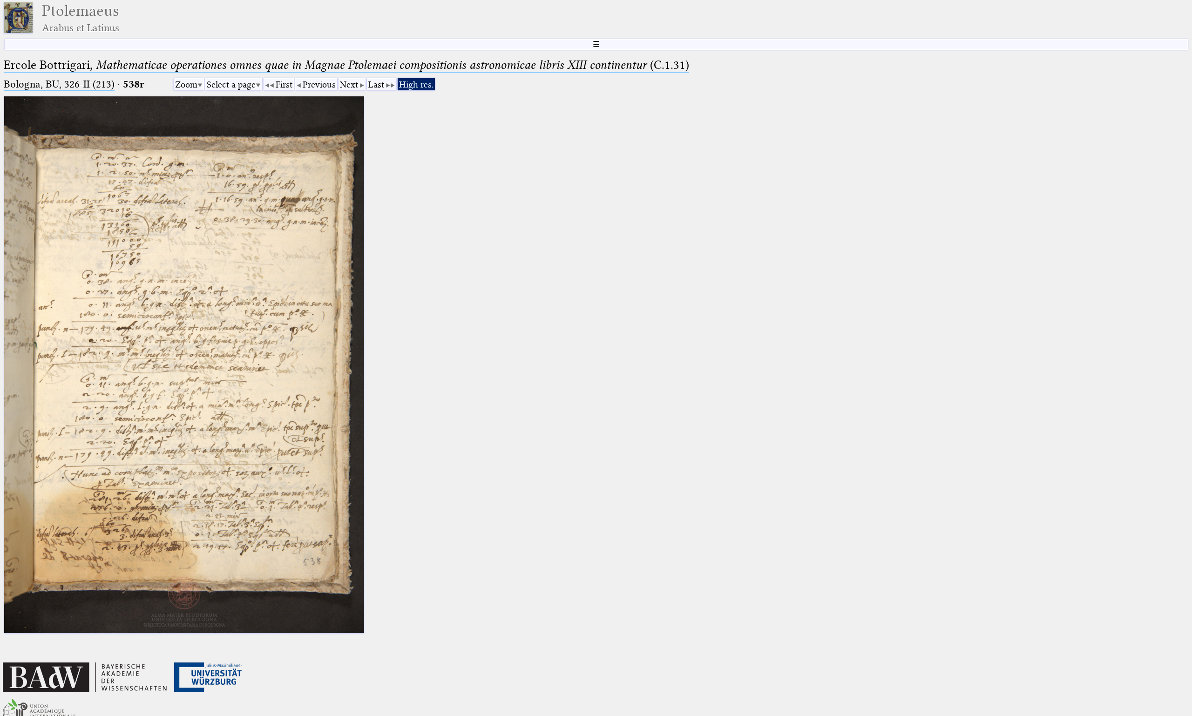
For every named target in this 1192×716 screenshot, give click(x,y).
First (284, 84)
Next (349, 84)
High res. (416, 84)
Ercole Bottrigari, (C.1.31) (346, 65)
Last (376, 84)
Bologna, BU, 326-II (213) (59, 84)
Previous (319, 84)
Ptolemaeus (80, 18)
